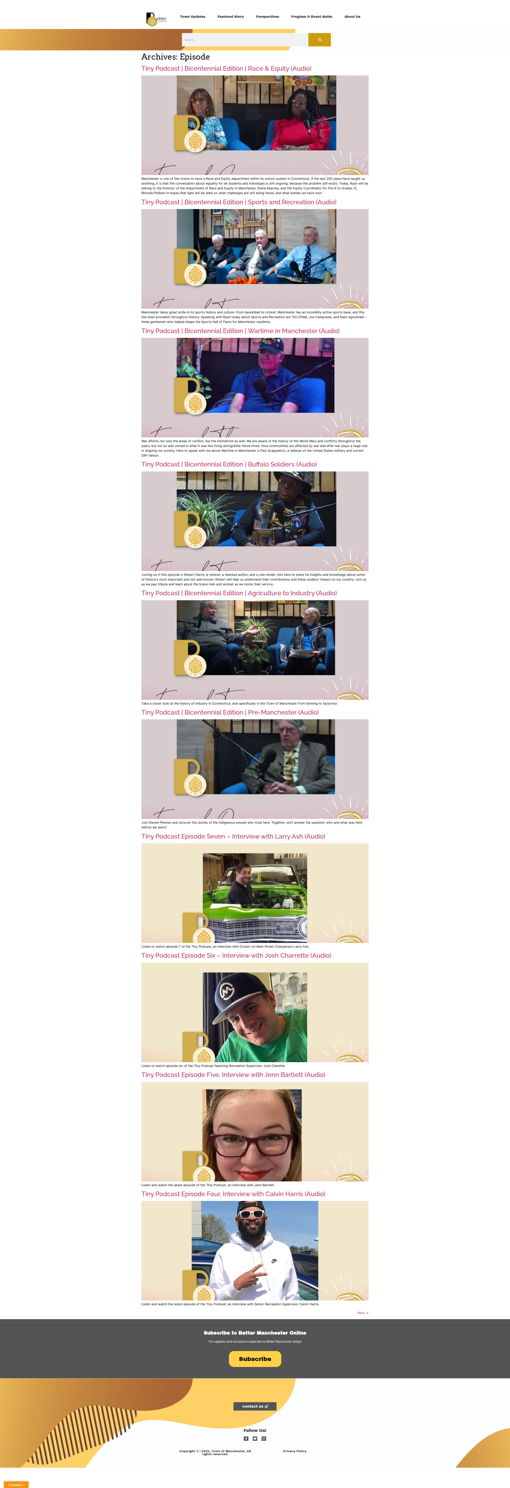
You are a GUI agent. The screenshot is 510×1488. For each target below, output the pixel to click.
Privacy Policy (294, 1451)
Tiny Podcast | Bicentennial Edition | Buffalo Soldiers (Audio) (229, 464)
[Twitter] (255, 1438)
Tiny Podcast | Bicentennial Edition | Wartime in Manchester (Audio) (240, 330)
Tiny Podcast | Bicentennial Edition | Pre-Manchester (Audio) (230, 712)
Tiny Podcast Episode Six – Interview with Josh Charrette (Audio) (236, 955)
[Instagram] (264, 1438)
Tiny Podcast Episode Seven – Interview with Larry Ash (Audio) (233, 836)
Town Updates (192, 16)
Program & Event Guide (311, 16)
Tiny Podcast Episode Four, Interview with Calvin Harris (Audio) (233, 1194)
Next (363, 1313)
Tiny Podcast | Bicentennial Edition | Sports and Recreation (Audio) (238, 202)
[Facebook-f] (246, 1438)
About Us (352, 16)
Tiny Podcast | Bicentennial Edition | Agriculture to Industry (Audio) (239, 593)
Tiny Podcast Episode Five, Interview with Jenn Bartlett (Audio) (233, 1074)
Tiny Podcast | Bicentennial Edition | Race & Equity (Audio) (226, 68)
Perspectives (267, 16)
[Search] (319, 39)
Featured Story (231, 16)
